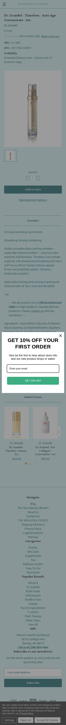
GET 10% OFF (33, 380)
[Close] (60, 335)
